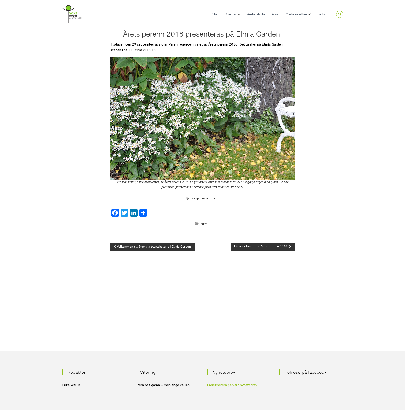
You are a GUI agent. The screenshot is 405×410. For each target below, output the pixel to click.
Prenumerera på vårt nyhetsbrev (232, 385)
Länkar (322, 14)
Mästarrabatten (296, 14)
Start (215, 14)
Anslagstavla (256, 14)
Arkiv (275, 14)
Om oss (231, 14)
